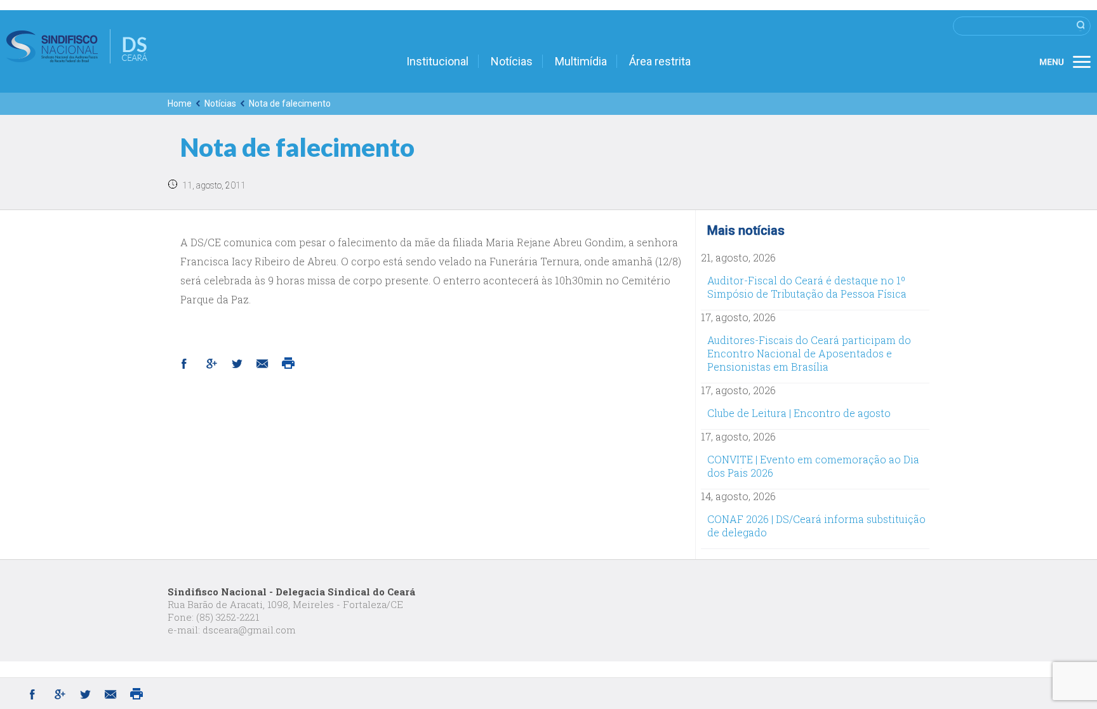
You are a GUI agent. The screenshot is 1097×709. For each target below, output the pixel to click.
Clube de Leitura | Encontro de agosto (799, 413)
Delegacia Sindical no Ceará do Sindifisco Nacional (76, 46)
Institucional (437, 61)
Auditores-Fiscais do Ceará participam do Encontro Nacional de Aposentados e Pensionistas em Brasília (809, 353)
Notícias (512, 61)
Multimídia (581, 61)
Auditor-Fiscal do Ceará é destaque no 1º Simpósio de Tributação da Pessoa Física (807, 287)
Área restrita (660, 61)
